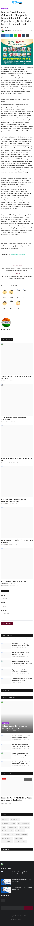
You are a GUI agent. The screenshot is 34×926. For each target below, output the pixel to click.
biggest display (18, 838)
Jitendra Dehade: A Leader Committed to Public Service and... (16, 377)
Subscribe (28, 908)
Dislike (11, 297)
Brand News (4, 8)
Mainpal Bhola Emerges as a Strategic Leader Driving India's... (21, 754)
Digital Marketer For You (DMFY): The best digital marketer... (17, 541)
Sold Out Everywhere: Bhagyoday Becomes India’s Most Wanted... (21, 644)
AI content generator (7, 831)
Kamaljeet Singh (19, 831)
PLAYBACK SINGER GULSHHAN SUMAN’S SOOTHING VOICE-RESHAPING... (14, 500)
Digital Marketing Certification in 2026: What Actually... (21, 880)
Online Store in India (7, 834)
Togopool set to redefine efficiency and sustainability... (14, 418)
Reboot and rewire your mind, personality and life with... (17, 459)
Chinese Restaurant (7, 838)
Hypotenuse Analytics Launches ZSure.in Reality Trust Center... (21, 670)
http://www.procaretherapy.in (18, 254)
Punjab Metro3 (4, 544)
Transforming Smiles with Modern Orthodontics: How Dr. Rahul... (21, 762)
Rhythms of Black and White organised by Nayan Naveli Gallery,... (16, 799)
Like (4, 297)
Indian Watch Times (7, 842)
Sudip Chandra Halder (20, 842)
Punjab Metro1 (8, 30)
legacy (3, 827)
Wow (17, 308)
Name (3, 595)
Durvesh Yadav (5, 462)
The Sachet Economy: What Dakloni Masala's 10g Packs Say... (22, 679)
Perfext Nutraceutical (23, 823)
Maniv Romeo (4, 380)
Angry (4, 308)
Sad (11, 308)
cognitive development (21, 834)
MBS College (5, 820)
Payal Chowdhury (12, 827)
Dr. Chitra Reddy (15, 820)
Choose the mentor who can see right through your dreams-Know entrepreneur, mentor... (17, 269)
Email (3, 603)
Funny (24, 297)
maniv (13, 682)
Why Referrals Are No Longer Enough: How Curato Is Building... (21, 745)
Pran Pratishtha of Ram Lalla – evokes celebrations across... (13, 582)
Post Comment (7, 623)
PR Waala (3, 803)
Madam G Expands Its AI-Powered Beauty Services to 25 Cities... (21, 736)
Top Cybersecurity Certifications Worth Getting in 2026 (22, 888)
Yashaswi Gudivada (24, 827)
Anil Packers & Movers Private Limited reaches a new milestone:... (22, 662)
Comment (4, 610)
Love (18, 297)
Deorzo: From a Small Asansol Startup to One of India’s (20, 653)
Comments (5, 591)
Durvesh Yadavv (16, 665)
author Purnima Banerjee (8, 823)
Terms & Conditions (16, 919)
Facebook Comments (16, 591)
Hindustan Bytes (5, 421)
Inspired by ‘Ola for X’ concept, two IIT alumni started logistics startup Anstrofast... (17, 277)
